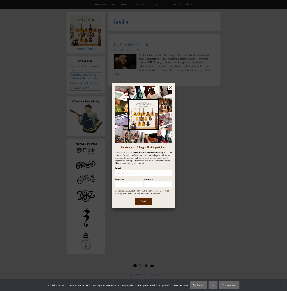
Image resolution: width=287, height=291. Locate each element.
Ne (213, 285)
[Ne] (283, 285)
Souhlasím (198, 285)
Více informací (229, 285)
